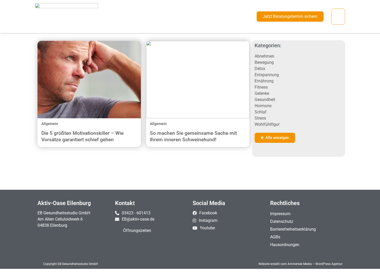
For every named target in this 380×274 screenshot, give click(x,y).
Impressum (280, 213)
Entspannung (267, 74)
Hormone (263, 105)
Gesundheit (265, 99)
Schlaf (261, 111)
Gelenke (262, 93)
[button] (338, 17)
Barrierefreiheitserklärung (293, 229)
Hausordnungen (284, 244)
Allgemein (49, 123)
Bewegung (264, 62)
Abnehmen (264, 56)
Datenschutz (281, 221)
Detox (260, 68)
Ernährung (264, 81)
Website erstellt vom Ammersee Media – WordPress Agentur (301, 264)
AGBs (275, 236)
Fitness (261, 87)
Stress (260, 118)
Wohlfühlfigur (267, 124)
